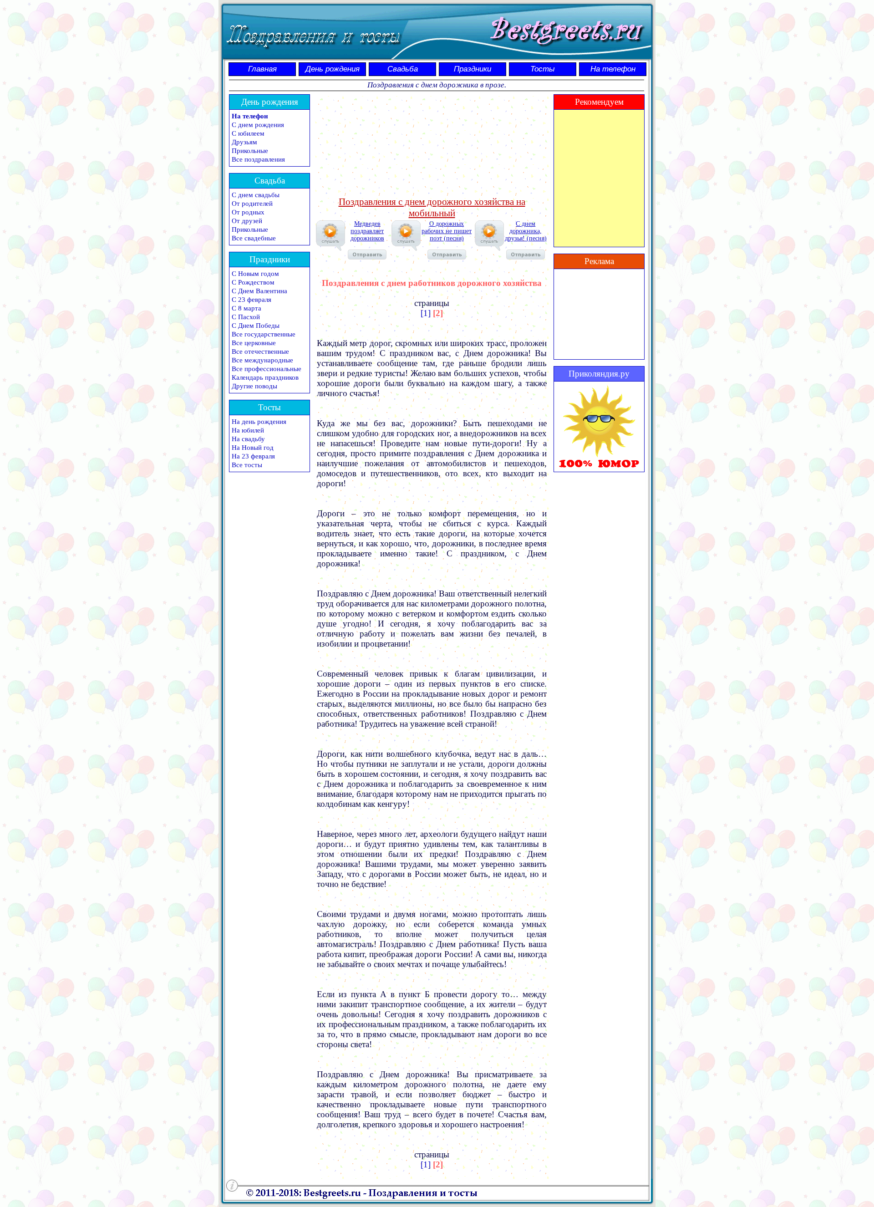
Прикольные (250, 150)
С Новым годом (255, 273)
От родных (248, 212)
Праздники (472, 69)
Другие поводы (254, 386)
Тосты (542, 69)
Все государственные (263, 334)
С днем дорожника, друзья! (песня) (526, 231)
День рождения (332, 69)
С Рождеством (253, 282)
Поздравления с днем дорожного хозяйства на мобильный (432, 207)
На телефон (612, 69)
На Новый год (253, 447)
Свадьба (402, 69)
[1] (426, 313)
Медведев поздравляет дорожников (367, 231)
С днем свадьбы (255, 195)
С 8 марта (246, 308)
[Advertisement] (432, 144)
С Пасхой (246, 317)
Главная (262, 69)
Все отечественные (260, 351)
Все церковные (254, 342)
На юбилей (248, 430)
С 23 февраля (251, 299)
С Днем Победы (255, 325)
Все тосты (247, 465)
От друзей (247, 220)
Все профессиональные (266, 368)
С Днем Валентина (259, 291)
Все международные (262, 360)
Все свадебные (254, 238)
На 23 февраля (253, 456)
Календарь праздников (265, 377)
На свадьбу (248, 439)
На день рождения (259, 421)
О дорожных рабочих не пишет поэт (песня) (447, 231)
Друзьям (244, 142)
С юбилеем (248, 133)
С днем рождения (258, 124)
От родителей (252, 203)
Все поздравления (258, 159)
